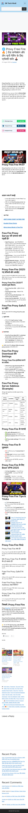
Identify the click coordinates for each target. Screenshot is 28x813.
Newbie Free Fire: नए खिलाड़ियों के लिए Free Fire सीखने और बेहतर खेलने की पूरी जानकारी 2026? (15, 524)
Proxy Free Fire (20, 698)
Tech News (7, 686)
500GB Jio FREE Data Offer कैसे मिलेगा (15, 796)
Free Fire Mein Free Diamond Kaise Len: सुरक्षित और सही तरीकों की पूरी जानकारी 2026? (15, 534)
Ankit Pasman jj (6, 786)
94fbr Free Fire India (9, 688)
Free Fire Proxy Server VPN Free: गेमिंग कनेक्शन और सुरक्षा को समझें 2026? (15, 539)
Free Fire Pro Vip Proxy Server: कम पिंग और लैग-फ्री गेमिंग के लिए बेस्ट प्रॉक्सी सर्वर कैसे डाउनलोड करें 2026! (7, 676)
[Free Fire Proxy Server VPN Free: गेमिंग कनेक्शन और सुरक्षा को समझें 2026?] (7, 538)
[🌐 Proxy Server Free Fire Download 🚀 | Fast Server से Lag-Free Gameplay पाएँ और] (18, 653)
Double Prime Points (10, 223)
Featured (12, 686)
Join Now (21, 121)
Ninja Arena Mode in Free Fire (13, 227)
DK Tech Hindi (10, 3)
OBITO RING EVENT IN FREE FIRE (14, 219)
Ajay (3, 796)
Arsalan (4, 799)
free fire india (8, 694)
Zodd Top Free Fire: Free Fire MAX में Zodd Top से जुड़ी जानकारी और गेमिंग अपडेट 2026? (15, 529)
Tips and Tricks (20, 686)
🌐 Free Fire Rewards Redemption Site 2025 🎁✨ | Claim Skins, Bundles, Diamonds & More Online (14, 706)
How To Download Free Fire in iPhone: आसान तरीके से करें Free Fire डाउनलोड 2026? (15, 519)
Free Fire (7, 608)
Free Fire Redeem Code (14, 696)
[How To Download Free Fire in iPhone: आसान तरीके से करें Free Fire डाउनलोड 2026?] (7, 518)
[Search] (24, 9)
